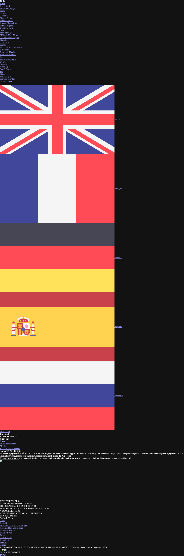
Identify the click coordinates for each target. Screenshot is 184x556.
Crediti (3, 545)
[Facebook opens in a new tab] (0, 555)
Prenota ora (5, 431)
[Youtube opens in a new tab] (2, 555)
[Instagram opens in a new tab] (5, 555)
